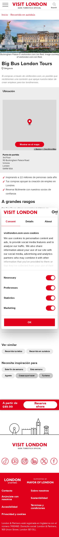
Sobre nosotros (40, 490)
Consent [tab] (11, 221)
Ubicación (9, 91)
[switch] (50, 287)
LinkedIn (34, 461)
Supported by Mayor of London (40, 480)
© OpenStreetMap (49, 149)
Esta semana (36, 369)
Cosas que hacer (27, 375)
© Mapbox (38, 149)
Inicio (5, 14)
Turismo (46, 375)
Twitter (44, 461)
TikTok (5, 461)
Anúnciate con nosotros (10, 498)
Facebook (53, 461)
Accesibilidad (9, 506)
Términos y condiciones (38, 506)
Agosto (8, 375)
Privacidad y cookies (14, 514)
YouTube (14, 461)
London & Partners (12, 480)
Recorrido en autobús (22, 14)
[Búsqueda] (54, 5)
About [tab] (48, 221)
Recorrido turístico (13, 351)
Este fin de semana (14, 369)
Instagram (24, 461)
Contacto (7, 490)
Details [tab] (30, 221)
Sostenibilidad (39, 498)
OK (29, 322)
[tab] (9, 91)
